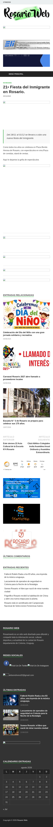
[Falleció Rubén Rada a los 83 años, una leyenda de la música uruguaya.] (10, 696)
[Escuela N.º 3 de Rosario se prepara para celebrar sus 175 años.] (26, 404)
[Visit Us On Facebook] (6, 666)
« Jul (5, 809)
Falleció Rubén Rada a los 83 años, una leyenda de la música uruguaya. (35, 698)
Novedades (7, 83)
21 (33, 792)
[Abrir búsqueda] (47, 74)
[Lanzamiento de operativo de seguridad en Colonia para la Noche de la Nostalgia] (10, 711)
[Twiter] (48, 2)
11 (13, 787)
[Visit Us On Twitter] (18, 666)
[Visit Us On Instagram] (38, 666)
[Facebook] (45, 2)
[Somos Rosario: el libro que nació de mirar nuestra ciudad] (10, 726)
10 (6, 787)
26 (20, 797)
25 (13, 797)
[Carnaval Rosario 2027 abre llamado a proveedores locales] (26, 359)
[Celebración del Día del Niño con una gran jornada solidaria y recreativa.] (26, 315)
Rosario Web (22, 820)
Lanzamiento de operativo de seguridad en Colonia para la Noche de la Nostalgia (33, 713)
